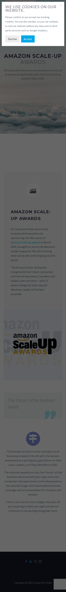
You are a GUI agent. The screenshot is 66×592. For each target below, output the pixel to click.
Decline (12, 39)
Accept (28, 39)
